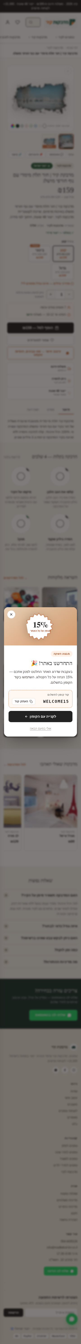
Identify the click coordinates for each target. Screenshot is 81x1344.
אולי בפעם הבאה (40, 728)
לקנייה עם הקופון (43, 716)
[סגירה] (11, 614)
